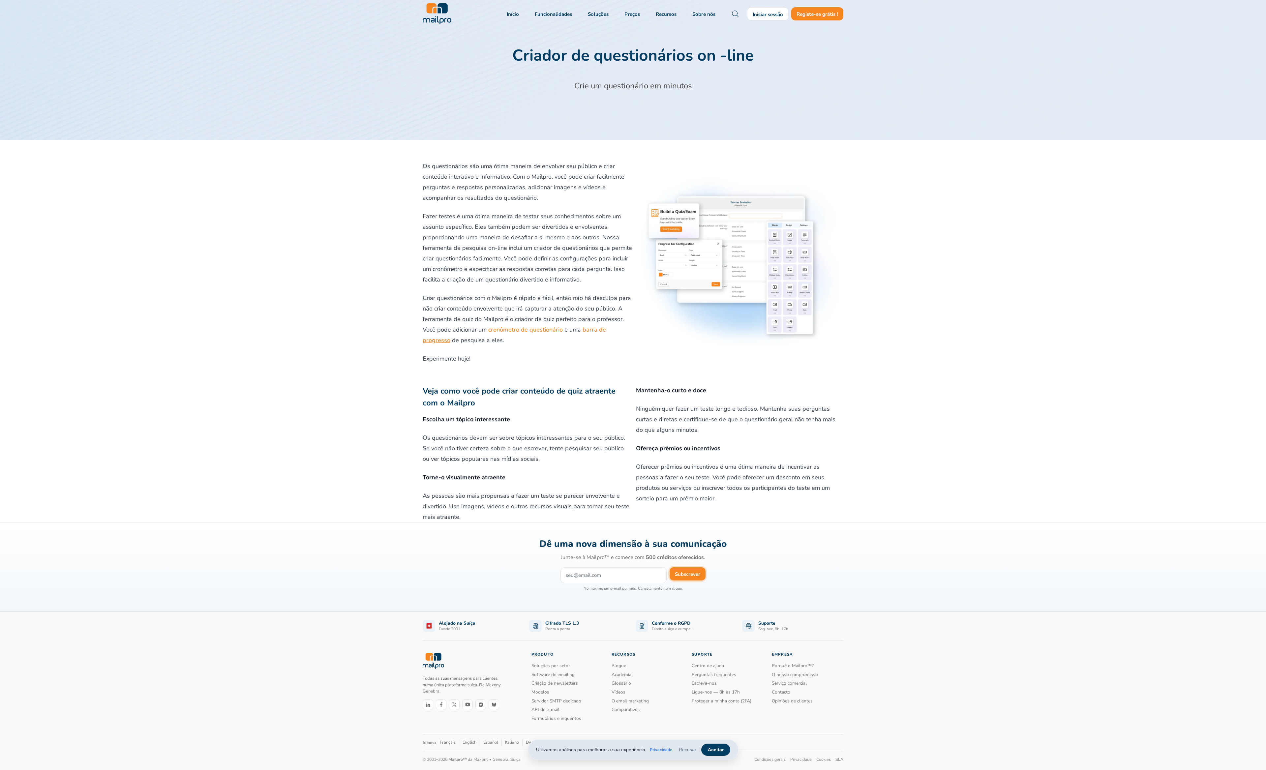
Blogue (619, 666)
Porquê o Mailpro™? (793, 666)
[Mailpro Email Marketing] (433, 661)
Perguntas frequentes (714, 674)
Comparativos (626, 709)
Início (513, 14)
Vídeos (618, 692)
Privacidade (661, 750)
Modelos (540, 692)
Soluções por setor (550, 666)
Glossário (621, 683)
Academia (621, 674)
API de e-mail (545, 709)
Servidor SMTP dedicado (556, 701)
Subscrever (687, 574)
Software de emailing (553, 674)
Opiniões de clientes (792, 701)
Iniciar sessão (768, 14)
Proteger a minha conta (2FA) (721, 701)
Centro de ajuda (708, 666)
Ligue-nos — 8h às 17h (716, 692)
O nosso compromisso (795, 674)
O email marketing (630, 701)
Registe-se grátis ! (817, 14)
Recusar (687, 749)
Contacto (781, 692)
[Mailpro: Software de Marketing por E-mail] (437, 13)
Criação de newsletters (554, 683)
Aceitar (716, 749)
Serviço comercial (789, 683)
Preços (632, 14)
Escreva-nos (704, 683)
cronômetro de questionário (525, 330)
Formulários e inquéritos (556, 718)
